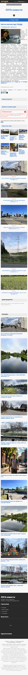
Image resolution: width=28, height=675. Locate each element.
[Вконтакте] (14, 15)
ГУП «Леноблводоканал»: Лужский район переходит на (13, 375)
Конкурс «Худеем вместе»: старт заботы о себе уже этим (13, 443)
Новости (14, 27)
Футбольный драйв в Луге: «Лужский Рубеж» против (12, 586)
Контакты (18, 642)
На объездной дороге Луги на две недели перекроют (14, 201)
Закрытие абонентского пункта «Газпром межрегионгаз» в (14, 228)
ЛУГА (15, 89)
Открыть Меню (15, 20)
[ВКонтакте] (1, 93)
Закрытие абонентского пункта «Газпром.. (5, 152)
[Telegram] (5, 93)
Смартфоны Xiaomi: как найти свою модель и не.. (13, 154)
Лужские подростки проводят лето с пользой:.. (22, 137)
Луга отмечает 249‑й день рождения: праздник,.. (22, 151)
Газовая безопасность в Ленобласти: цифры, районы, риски (12, 417)
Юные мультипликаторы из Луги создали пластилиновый (13, 534)
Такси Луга (4, 611)
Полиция (4, 607)
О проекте (12, 641)
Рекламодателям (19, 641)
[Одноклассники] (3, 93)
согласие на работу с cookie (9, 666)
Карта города (5, 609)
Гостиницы (4, 613)
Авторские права (11, 642)
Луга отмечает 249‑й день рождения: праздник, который (14, 179)
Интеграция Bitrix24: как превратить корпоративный (11, 502)
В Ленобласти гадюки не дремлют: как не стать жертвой (14, 293)
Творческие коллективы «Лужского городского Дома (11, 396)
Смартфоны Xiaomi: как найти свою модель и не (14, 476)
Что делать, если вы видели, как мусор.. (13, 138)
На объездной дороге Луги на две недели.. (5, 137)
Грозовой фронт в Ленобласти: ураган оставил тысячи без (14, 271)
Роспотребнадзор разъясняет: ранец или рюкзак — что (13, 560)
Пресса (13, 291)
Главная (7, 641)
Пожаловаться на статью (7, 87)
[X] (7, 93)
